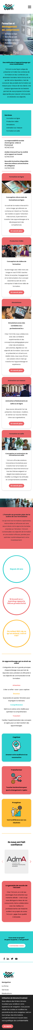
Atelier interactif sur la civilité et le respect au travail (16, 153)
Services (8, 115)
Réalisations (7, 993)
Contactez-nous (16, 945)
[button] (30, 862)
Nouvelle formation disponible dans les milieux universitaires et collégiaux (16, 163)
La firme (5, 986)
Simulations (10, 125)
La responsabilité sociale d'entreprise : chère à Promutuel (14, 143)
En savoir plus (16, 231)
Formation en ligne (13, 118)
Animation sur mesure (14, 128)
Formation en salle (13, 131)
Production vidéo (12, 121)
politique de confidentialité (17, 1020)
